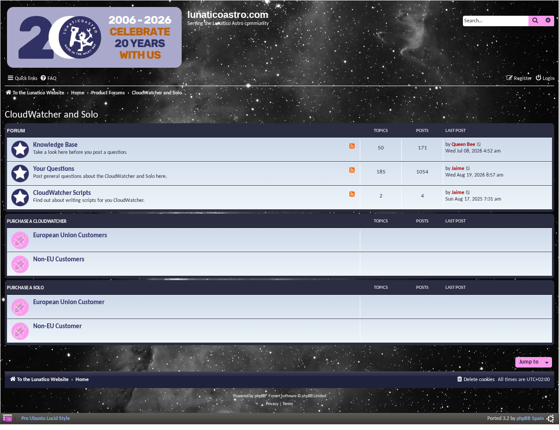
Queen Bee (463, 144)
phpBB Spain (530, 418)
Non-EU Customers (58, 260)
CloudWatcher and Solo (51, 115)
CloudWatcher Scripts (62, 193)
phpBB (260, 396)
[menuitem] (48, 79)
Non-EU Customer (57, 326)
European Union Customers (70, 235)
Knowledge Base (55, 145)
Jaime (458, 168)
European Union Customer (68, 302)
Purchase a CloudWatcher (36, 221)
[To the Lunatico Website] (95, 38)
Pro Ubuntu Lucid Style (45, 418)
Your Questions (53, 169)
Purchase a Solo (25, 288)
